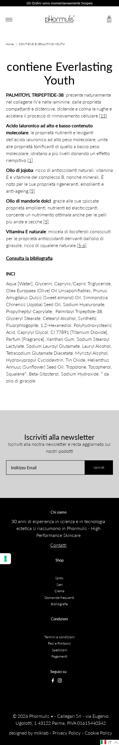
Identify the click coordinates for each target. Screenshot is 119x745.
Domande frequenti (59, 597)
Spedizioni (59, 650)
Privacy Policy (67, 732)
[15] (103, 115)
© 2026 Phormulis (31, 716)
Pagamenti (59, 656)
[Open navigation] (9, 19)
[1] (30, 160)
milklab (41, 732)
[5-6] (82, 245)
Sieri (59, 584)
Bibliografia (59, 604)
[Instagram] (60, 681)
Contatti (58, 545)
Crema (59, 591)
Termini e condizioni (59, 637)
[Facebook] (53, 681)
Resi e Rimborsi (59, 643)
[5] (32, 191)
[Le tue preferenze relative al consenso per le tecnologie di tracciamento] (5, 558)
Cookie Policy (98, 732)
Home (10, 44)
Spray (59, 578)
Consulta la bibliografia (29, 258)
